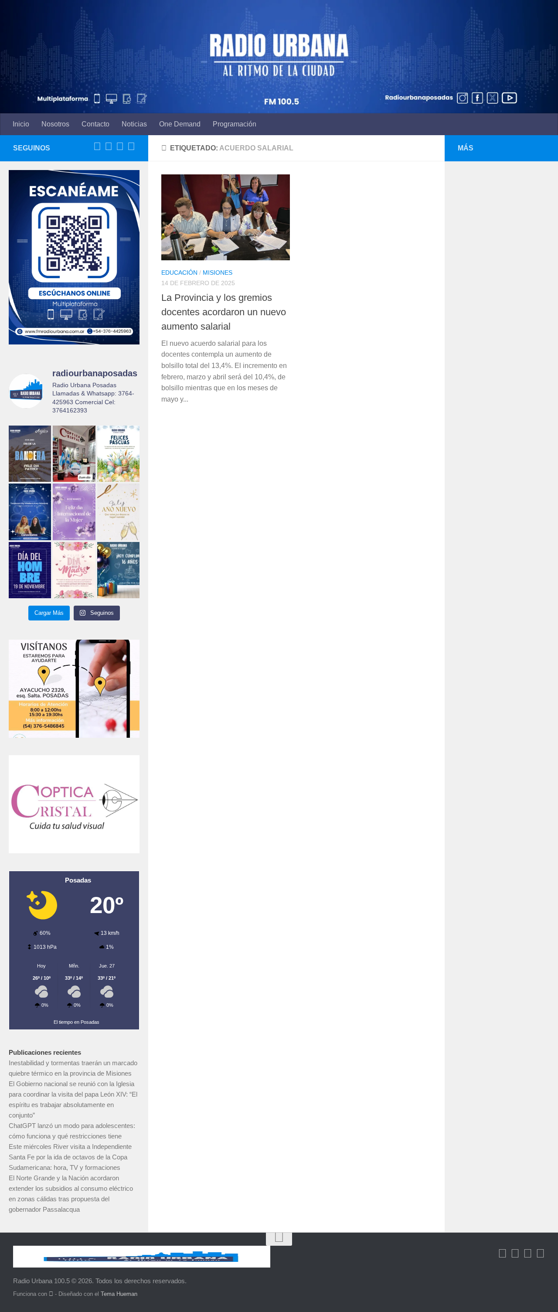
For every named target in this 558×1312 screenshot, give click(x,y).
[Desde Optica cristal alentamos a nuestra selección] (74, 454)
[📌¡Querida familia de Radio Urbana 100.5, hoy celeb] (118, 570)
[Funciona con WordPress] (51, 1294)
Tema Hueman (119, 1294)
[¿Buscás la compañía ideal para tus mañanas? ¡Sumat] (30, 512)
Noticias (134, 124)
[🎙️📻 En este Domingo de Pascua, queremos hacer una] (118, 454)
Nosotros (55, 124)
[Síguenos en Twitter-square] (108, 146)
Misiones (217, 272)
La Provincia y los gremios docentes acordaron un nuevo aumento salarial (223, 312)
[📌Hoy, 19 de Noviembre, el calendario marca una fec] (30, 570)
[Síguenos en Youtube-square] (120, 146)
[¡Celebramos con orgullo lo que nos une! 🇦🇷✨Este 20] (30, 454)
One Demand (180, 124)
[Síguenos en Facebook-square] (97, 146)
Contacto (95, 124)
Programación (234, 124)
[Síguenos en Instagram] (131, 146)
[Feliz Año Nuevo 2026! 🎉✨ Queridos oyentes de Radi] (118, 512)
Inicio (21, 124)
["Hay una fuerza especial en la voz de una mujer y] (74, 512)
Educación (179, 272)
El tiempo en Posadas (76, 1022)
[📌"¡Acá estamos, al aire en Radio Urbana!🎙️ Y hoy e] (74, 570)
